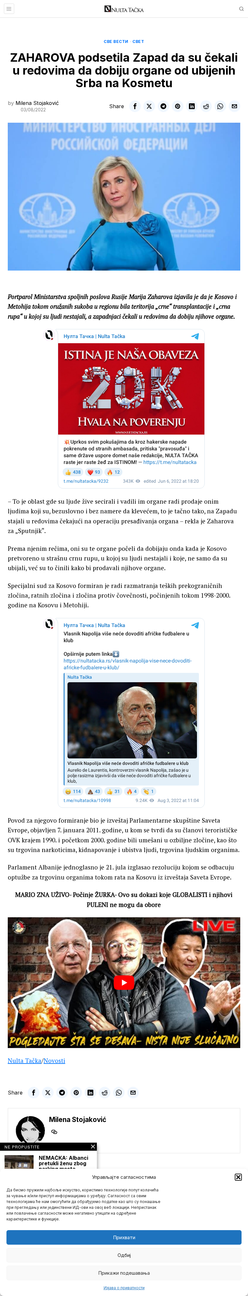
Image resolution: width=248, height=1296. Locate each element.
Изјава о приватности (124, 1287)
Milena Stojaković (37, 103)
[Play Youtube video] (124, 982)
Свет (138, 41)
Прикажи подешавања (124, 1273)
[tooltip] (135, 106)
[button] (238, 1177)
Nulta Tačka (24, 1060)
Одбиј (124, 1255)
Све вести (116, 41)
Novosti (54, 1060)
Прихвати (124, 1237)
